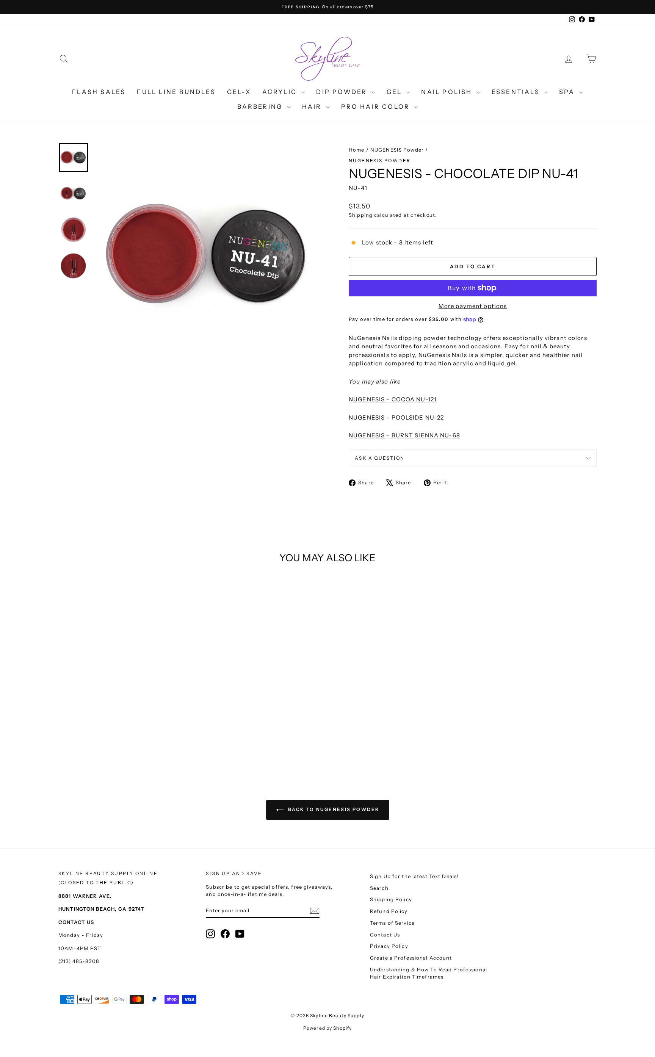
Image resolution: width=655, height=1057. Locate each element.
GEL (395, 92)
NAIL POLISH (447, 92)
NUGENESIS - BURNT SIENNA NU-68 (404, 435)
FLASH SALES (98, 92)
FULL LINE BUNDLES (176, 92)
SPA (568, 92)
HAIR (313, 106)
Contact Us (385, 935)
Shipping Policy (391, 899)
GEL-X (239, 92)
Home (357, 150)
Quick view (122, 702)
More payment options (473, 306)
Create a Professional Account (411, 958)
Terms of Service (392, 923)
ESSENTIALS (517, 92)
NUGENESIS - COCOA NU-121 (393, 399)
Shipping (361, 215)
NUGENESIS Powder (397, 150)
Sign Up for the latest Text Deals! (414, 876)
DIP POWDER (342, 92)
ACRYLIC (280, 92)
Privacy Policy (389, 946)
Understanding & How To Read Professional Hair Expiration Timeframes (428, 973)
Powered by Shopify (327, 1028)
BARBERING (261, 106)
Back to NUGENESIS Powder (333, 809)
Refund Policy (389, 911)
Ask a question (380, 458)
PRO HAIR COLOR (376, 106)
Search (379, 888)
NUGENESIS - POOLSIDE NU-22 (396, 417)
